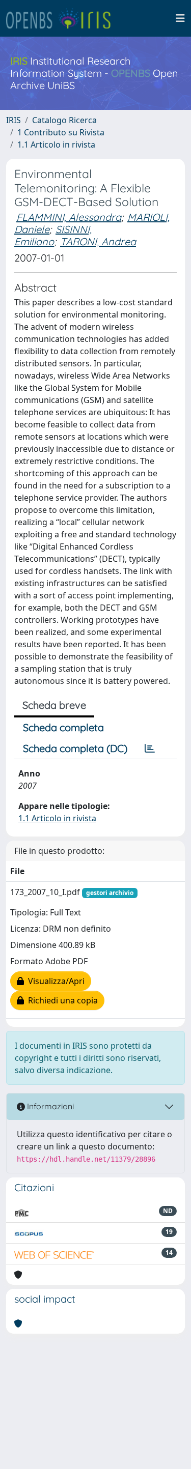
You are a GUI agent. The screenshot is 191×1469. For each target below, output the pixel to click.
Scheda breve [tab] (54, 705)
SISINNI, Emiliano (53, 235)
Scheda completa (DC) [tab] (75, 748)
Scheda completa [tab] (63, 727)
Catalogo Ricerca (64, 120)
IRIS (13, 120)
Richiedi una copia (61, 1000)
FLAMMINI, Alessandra (68, 217)
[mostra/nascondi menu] (180, 18)
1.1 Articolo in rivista (56, 144)
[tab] (149, 748)
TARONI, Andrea (98, 241)
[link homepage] (62, 18)
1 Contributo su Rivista (60, 132)
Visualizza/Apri (54, 981)
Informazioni (49, 1106)
